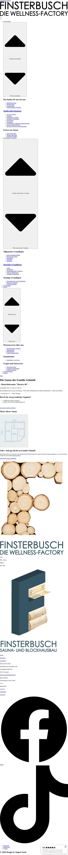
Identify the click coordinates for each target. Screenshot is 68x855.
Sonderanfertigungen (12, 111)
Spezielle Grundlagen (12, 265)
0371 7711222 (4, 677)
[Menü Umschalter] (1, 17)
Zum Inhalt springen (5, 0)
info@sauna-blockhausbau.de (8, 675)
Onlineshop (3, 692)
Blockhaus (3, 658)
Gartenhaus (3, 661)
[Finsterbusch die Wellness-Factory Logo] (34, 15)
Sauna (1, 655)
